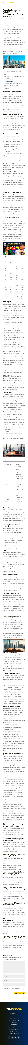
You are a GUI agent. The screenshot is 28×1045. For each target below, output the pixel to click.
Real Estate (5, 20)
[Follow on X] (12, 1037)
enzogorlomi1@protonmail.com (10, 19)
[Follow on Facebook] (9, 1037)
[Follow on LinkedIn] (19, 1037)
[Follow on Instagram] (15, 1037)
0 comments (11, 20)
